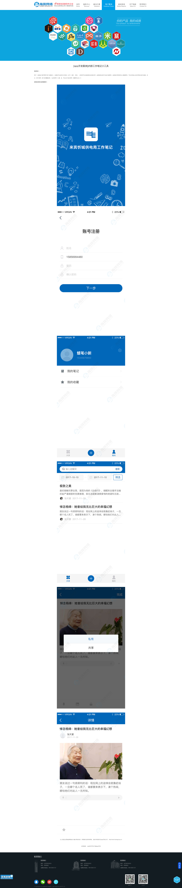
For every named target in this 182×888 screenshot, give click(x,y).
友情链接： (84, 846)
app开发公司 (104, 839)
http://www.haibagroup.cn (115, 839)
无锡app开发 (97, 846)
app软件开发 (90, 846)
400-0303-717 (52, 867)
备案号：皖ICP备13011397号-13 (56, 886)
